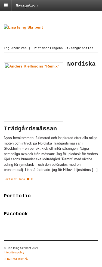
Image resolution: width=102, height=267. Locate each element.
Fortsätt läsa (14, 179)
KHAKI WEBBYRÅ (16, 259)
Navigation (27, 5)
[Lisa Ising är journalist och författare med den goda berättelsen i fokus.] (23, 27)
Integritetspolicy (14, 252)
